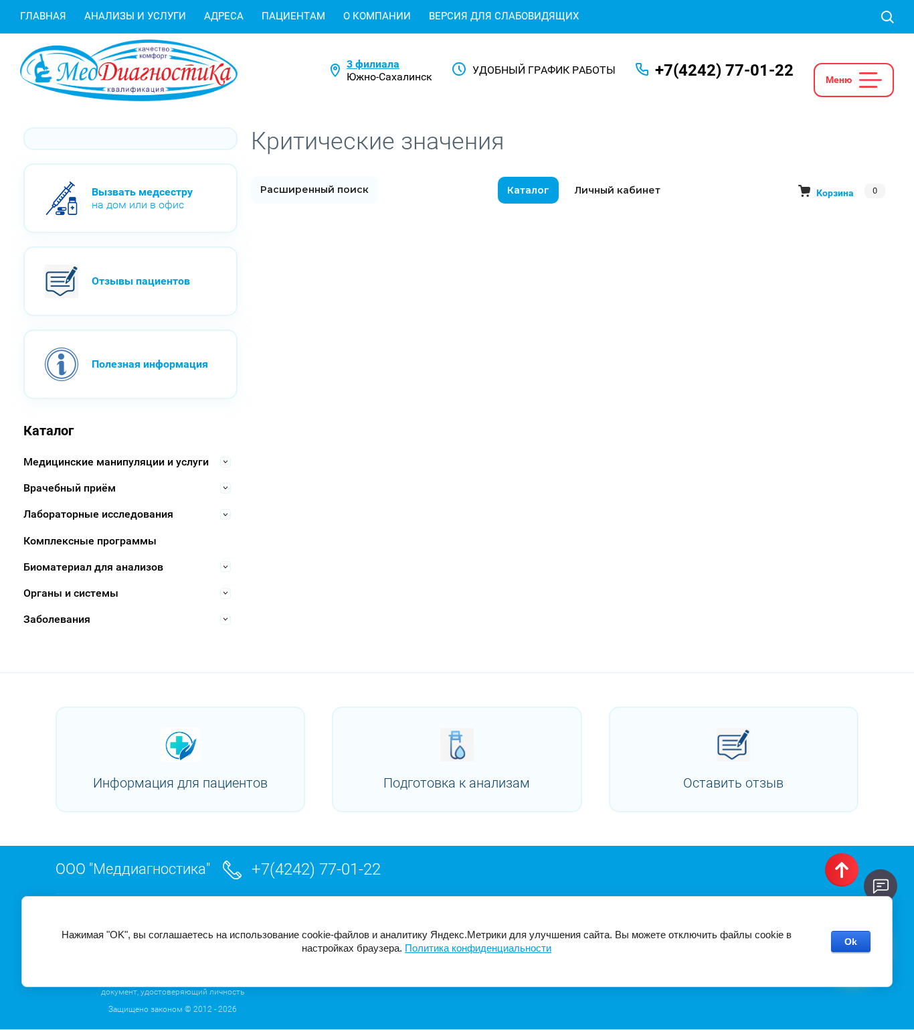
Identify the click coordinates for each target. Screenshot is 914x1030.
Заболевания (56, 619)
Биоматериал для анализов (93, 567)
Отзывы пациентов (141, 281)
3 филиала (373, 64)
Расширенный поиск (314, 189)
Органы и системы (70, 593)
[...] (870, 80)
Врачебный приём (69, 488)
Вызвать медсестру (142, 192)
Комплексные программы (90, 540)
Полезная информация (150, 364)
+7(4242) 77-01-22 (724, 70)
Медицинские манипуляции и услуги (116, 461)
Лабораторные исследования (98, 514)
